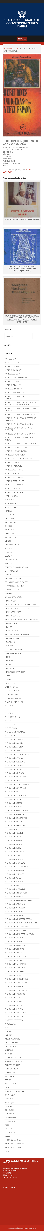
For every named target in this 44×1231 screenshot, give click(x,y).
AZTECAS (8, 511)
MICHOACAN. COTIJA (13, 799)
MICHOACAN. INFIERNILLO (15, 825)
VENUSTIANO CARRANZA (14, 1144)
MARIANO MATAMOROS (14, 702)
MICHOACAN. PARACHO (14, 897)
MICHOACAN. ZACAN (13, 998)
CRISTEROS (9, 533)
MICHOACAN (10, 736)
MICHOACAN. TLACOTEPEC (15, 964)
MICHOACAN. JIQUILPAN (14, 844)
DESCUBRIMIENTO (12, 545)
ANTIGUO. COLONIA (12, 366)
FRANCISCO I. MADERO (13, 578)
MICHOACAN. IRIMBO (13, 837)
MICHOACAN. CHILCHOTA (14, 773)
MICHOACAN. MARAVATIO (14, 874)
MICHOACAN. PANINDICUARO (16, 893)
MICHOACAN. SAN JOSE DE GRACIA (18, 919)
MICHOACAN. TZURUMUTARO (16, 983)
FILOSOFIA (9, 575)
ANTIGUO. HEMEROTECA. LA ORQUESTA (20, 434)
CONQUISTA (7, 172)
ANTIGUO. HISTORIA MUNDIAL (16, 447)
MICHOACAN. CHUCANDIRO (15, 777)
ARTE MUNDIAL (11, 507)
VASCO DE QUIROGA (13, 1140)
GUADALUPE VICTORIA (13, 597)
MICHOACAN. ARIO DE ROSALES (17, 754)
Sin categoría (10, 1102)
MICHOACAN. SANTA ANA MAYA (17, 927)
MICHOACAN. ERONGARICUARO (17, 810)
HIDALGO (8, 627)
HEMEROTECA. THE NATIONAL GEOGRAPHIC (21, 620)
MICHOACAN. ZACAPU (13, 1001)
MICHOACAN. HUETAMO (14, 822)
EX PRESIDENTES (11, 571)
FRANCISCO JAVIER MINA (14, 586)
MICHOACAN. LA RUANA (14, 859)
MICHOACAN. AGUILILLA (14, 743)
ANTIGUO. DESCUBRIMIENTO (16, 378)
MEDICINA (9, 713)
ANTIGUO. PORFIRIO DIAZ (14, 481)
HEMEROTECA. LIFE (12, 616)
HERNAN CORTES (11, 623)
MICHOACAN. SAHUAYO (14, 915)
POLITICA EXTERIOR (12, 1065)
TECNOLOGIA (10, 1121)
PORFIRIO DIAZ (10, 1073)
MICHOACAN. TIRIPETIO (14, 960)
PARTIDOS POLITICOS (13, 1058)
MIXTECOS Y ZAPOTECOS (14, 1020)
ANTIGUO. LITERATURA (13, 466)
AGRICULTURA (10, 359)
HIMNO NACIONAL (12, 631)
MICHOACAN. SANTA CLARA (15, 930)
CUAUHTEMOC (10, 537)
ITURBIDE (8, 676)
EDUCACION (9, 552)
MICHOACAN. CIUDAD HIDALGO (17, 784)
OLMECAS (9, 1050)
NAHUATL (8, 1035)
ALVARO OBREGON (12, 363)
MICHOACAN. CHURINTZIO (15, 781)
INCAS (7, 657)
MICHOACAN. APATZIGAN (14, 747)
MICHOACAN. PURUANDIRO (15, 908)
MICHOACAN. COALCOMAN (15, 788)
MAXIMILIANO (10, 706)
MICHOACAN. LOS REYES (14, 870)
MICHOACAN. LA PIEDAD (14, 855)
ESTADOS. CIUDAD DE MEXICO (16, 567)
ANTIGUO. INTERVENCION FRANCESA (19, 459)
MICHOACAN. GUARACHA (14, 814)
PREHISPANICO (10, 1076)
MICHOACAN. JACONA (13, 840)
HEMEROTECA (10, 601)
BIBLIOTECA (13, 49)
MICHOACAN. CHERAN (13, 769)
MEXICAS (8, 721)
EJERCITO (9, 556)
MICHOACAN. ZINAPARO (14, 1009)
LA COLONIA (10, 683)
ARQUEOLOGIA (10, 500)
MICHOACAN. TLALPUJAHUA (15, 968)
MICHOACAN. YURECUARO (15, 994)
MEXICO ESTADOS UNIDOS (15, 732)
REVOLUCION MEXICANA (14, 1091)
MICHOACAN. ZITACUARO (14, 1016)
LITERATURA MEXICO (13, 694)
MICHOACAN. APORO (13, 751)
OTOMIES (8, 1054)
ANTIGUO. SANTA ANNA (14, 492)
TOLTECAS (9, 1129)
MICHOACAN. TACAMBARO (15, 938)
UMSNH (8, 1136)
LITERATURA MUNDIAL (13, 698)
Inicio (6, 49)
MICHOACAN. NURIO (12, 885)
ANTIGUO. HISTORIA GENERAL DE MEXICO (21, 444)
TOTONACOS (10, 1132)
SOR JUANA (9, 1114)
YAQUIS (8, 1151)
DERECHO (9, 541)
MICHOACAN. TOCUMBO (14, 971)
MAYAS (7, 709)
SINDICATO (9, 1106)
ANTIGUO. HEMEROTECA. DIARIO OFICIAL (20, 414)
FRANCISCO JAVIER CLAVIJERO (16, 582)
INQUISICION (9, 668)
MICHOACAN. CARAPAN (14, 766)
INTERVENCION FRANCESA (15, 672)
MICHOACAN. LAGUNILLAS (15, 863)
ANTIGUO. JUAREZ (12, 462)
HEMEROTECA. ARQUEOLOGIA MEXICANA (20, 605)
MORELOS (9, 1028)
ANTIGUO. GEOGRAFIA (13, 389)
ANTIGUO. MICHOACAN (14, 477)
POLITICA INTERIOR (12, 1069)
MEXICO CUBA (10, 724)
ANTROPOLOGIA (11, 496)
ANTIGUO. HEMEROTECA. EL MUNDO (19, 424)
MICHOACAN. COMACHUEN (15, 796)
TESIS (7, 1125)
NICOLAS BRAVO (11, 1043)
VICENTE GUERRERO (13, 1147)
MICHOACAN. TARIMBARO (14, 949)
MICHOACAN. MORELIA (13, 878)
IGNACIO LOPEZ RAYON (14, 649)
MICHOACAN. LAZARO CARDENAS (17, 867)
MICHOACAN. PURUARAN (14, 912)
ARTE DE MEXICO (11, 503)
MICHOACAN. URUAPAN (14, 986)
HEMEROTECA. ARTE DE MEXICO (17, 608)
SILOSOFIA (9, 1099)
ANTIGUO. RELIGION (12, 489)
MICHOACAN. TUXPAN (13, 975)
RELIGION (8, 1088)
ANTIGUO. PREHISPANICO (14, 485)
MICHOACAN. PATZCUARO (15, 904)
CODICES (8, 526)
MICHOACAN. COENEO (13, 792)
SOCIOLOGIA (10, 1110)
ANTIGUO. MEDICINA (12, 474)
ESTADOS (8, 563)
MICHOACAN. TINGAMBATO (15, 956)
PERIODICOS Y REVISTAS (14, 1061)
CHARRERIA (9, 518)
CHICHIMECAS (10, 522)
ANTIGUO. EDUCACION (13, 381)
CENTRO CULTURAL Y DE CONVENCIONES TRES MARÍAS (22, 23)
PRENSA (8, 1080)
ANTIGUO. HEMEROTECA (14, 393)
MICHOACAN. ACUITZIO (14, 739)
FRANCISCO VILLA (12, 590)
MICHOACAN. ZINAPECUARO (15, 1013)
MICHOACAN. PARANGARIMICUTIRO (18, 900)
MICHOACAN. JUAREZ (13, 848)
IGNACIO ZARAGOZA (13, 653)
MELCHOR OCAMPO (12, 717)
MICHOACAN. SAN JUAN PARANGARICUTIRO (21, 923)
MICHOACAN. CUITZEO (13, 803)
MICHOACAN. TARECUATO (15, 945)
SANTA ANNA (10, 1095)
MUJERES (8, 1031)
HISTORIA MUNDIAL (12, 638)
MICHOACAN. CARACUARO (15, 762)
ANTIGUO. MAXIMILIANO (14, 470)
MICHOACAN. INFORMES (14, 829)
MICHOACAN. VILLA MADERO (16, 990)
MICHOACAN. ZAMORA (13, 1005)
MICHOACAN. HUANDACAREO (16, 818)
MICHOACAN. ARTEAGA (14, 758)
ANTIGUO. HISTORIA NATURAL (16, 451)
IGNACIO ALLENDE (12, 646)
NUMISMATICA (10, 1046)
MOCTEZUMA (10, 1024)
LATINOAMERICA (11, 687)
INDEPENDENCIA (11, 661)
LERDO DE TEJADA (12, 691)
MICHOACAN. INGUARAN (14, 833)
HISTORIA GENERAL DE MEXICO (17, 635)
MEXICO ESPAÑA (11, 728)
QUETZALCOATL (11, 1084)
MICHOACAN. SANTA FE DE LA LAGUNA (19, 934)
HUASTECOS (10, 642)
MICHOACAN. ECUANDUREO (15, 807)
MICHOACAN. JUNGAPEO (14, 852)
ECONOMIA (9, 548)
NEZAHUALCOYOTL (12, 1039)
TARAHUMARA (10, 1117)
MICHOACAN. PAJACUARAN (15, 889)
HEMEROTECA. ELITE (13, 612)
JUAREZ (8, 679)
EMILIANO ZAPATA (12, 560)
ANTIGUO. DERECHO (13, 374)
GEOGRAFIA (9, 593)
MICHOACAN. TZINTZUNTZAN (16, 979)
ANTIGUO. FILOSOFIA (13, 385)
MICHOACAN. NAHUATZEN (15, 882)
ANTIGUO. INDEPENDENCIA (15, 455)
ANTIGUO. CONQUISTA (13, 370)
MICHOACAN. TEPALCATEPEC (16, 953)
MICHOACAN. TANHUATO (14, 942)
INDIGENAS (9, 664)
